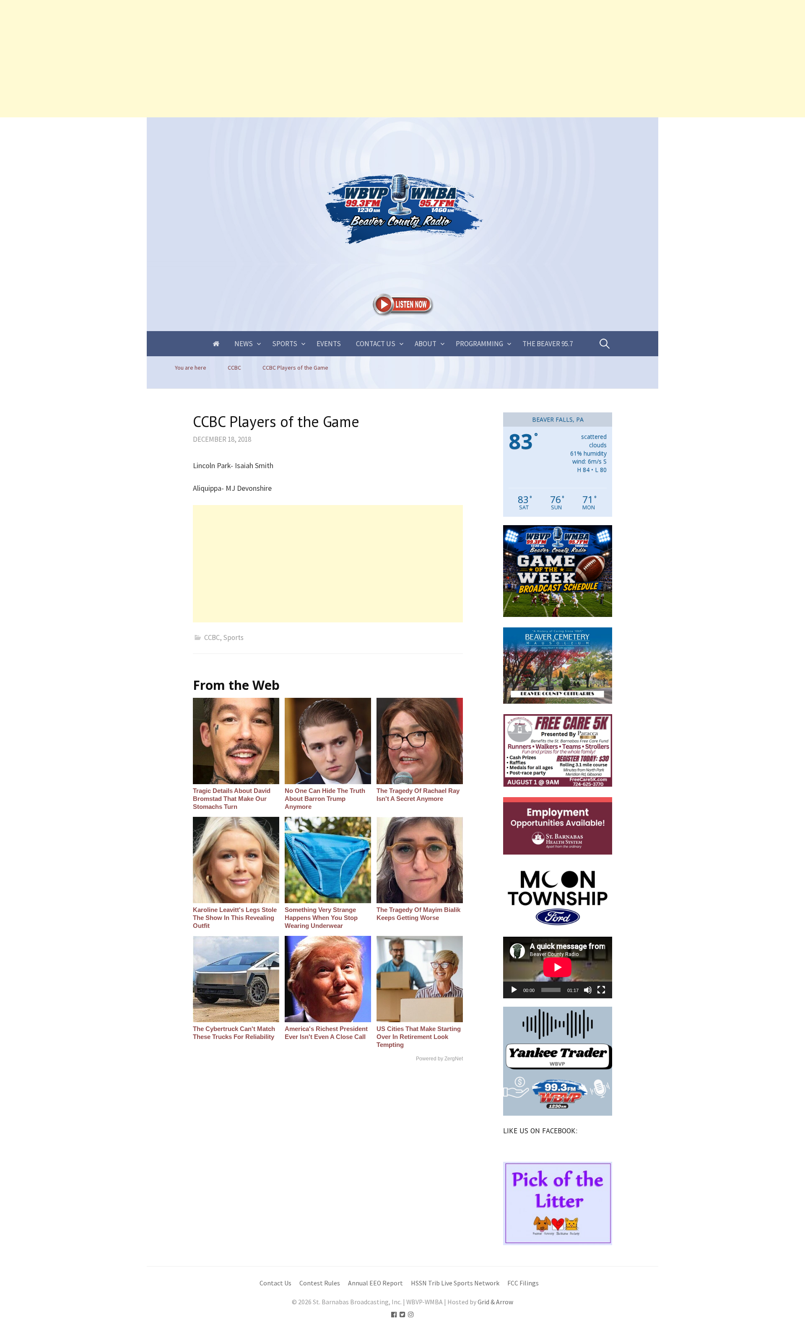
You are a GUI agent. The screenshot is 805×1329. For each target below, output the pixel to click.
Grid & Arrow (495, 1302)
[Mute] (588, 990)
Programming (479, 343)
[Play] (514, 990)
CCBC (212, 637)
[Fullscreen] (601, 990)
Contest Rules (319, 1283)
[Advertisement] (251, 58)
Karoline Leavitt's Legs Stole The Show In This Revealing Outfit (235, 917)
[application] (557, 967)
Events (329, 343)
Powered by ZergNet (439, 1059)
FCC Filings (523, 1283)
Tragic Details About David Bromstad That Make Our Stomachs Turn (231, 798)
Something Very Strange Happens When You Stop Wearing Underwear (321, 917)
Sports (284, 343)
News (243, 343)
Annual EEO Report (375, 1283)
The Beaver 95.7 (547, 343)
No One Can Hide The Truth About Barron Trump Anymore (325, 798)
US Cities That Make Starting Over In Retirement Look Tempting (419, 1036)
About (425, 343)
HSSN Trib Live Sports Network (455, 1283)
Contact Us (375, 343)
